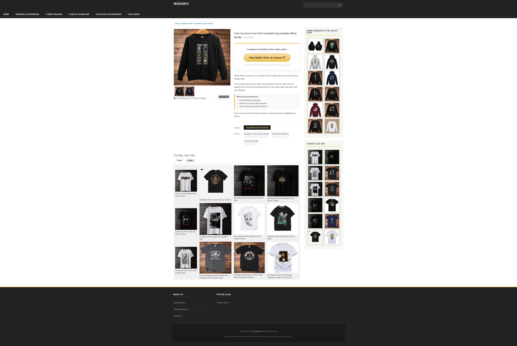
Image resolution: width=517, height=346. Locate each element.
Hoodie (190, 160)
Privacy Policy (222, 303)
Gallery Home (187, 23)
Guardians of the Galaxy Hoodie (256, 134)
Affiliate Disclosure (181, 309)
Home (6, 14)
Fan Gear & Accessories (108, 14)
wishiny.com (258, 331)
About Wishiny (179, 303)
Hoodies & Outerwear (27, 14)
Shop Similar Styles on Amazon (266, 57)
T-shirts (178, 160)
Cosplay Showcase (79, 14)
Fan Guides (133, 14)
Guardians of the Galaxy (203, 23)
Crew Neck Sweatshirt (280, 134)
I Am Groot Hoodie (251, 141)
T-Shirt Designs (54, 14)
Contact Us (178, 316)
